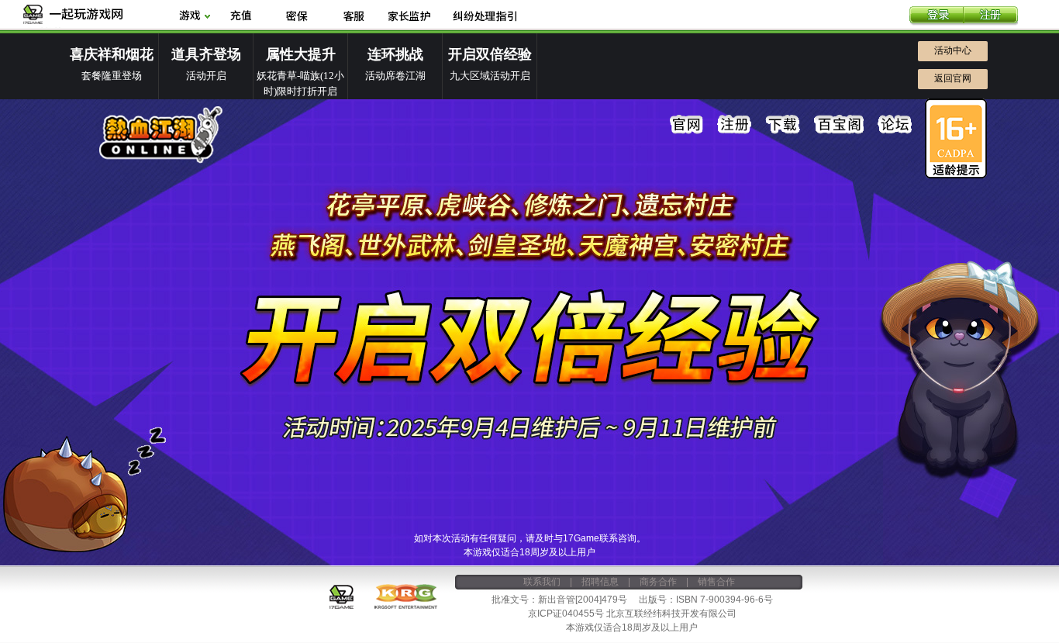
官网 (687, 125)
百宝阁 (838, 125)
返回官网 (952, 78)
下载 (783, 125)
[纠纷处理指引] (484, 16)
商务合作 (658, 581)
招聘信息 (600, 581)
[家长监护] (409, 16)
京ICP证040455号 (566, 613)
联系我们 (542, 581)
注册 (991, 16)
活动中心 (952, 50)
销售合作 (716, 581)
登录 (936, 16)
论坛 (894, 125)
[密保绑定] (297, 16)
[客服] (353, 16)
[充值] (240, 16)
